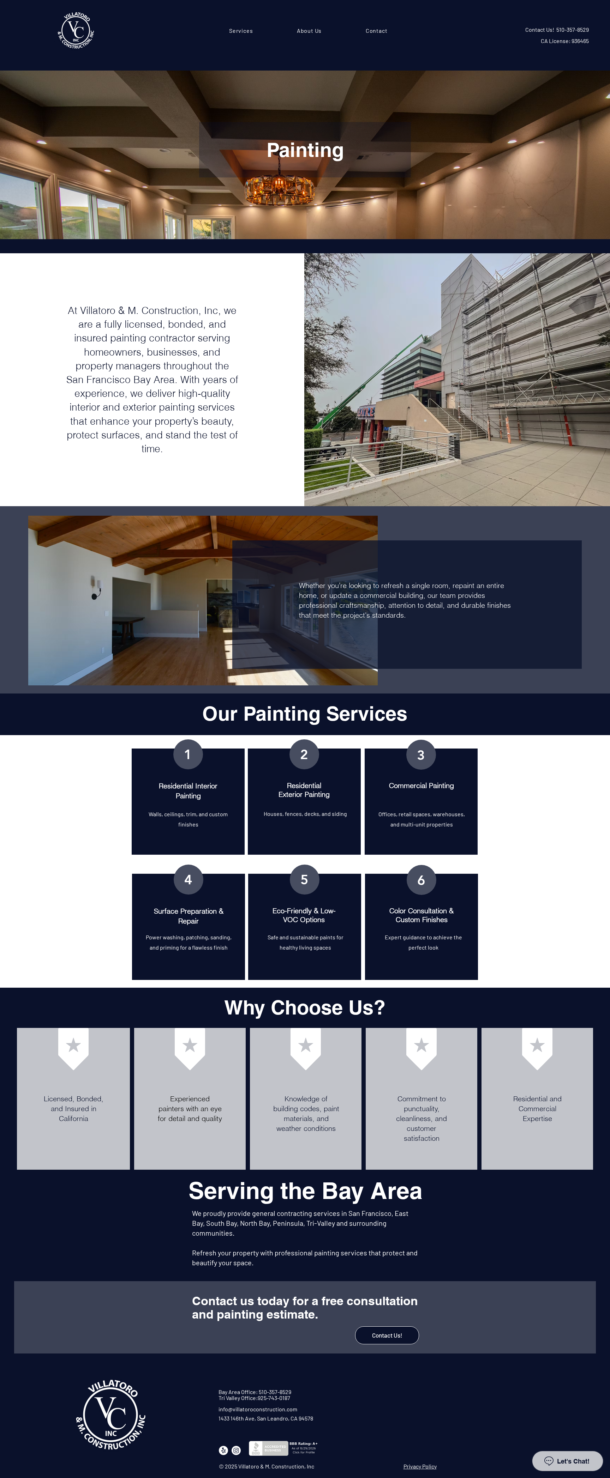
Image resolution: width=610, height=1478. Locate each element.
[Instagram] (236, 1450)
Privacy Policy (420, 1466)
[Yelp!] (223, 1450)
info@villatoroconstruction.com (258, 1409)
